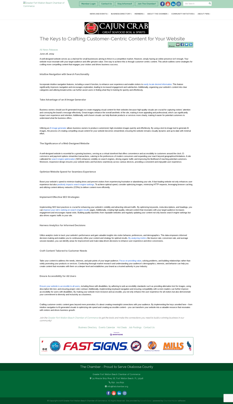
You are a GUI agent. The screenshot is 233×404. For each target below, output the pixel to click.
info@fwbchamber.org (117, 386)
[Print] (177, 44)
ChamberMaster (170, 401)
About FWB (203, 14)
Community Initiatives (182, 14)
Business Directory (121, 14)
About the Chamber (157, 14)
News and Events (98, 14)
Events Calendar (107, 327)
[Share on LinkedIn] (190, 44)
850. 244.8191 (117, 382)
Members (139, 14)
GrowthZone (145, 401)
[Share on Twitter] (186, 44)
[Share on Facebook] (182, 44)
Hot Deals (122, 327)
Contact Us (149, 327)
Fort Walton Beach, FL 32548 (117, 378)
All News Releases (49, 49)
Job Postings (135, 327)
